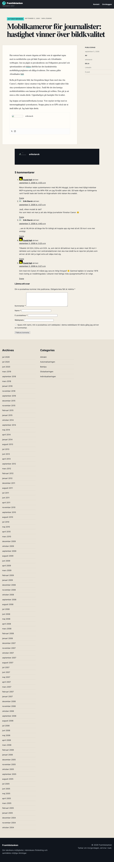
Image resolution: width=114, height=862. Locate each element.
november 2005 (9, 764)
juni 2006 (6, 730)
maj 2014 (6, 430)
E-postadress (21, 315)
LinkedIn (88, 67)
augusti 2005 (7, 779)
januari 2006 (7, 755)
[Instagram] (15, 131)
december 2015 (8, 401)
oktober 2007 (8, 653)
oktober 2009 (8, 546)
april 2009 (6, 565)
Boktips (43, 367)
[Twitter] (12, 131)
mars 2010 (6, 536)
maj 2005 (6, 793)
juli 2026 (6, 357)
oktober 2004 (8, 827)
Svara (21, 198)
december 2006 (9, 701)
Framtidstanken (15, 3)
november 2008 (9, 590)
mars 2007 (6, 687)
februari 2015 (7, 410)
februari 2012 (7, 473)
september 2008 (9, 599)
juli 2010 (5, 522)
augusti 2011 (7, 488)
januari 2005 (7, 813)
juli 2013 (5, 449)
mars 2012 (6, 468)
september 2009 (9, 551)
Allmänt (43, 357)
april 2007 (6, 682)
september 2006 (9, 716)
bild (22, 74)
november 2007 (9, 648)
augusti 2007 (7, 662)
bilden (28, 66)
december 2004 (9, 818)
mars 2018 (6, 381)
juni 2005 (6, 789)
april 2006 (6, 740)
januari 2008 (7, 638)
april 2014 (6, 434)
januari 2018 (7, 386)
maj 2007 (6, 677)
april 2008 (6, 624)
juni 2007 (6, 672)
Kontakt (96, 4)
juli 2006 (6, 726)
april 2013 (6, 459)
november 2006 (9, 706)
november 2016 (8, 391)
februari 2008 (8, 633)
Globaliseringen (46, 371)
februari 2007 (8, 692)
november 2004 (9, 823)
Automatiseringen (15, 19)
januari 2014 (7, 439)
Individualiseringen (48, 376)
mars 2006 (6, 745)
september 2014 (9, 425)
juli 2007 (5, 667)
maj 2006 (6, 735)
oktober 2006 (8, 711)
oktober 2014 (8, 420)
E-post (87, 72)
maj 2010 (6, 527)
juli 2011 (5, 493)
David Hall (27, 180)
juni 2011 (5, 497)
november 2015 (8, 405)
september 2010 (9, 512)
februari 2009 (8, 575)
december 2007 (9, 643)
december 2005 (9, 759)
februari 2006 (8, 750)
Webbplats (19, 320)
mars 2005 (6, 803)
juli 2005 (6, 784)
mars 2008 (6, 628)
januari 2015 (7, 415)
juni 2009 (6, 561)
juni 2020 (6, 367)
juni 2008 (6, 614)
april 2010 (6, 531)
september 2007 (9, 658)
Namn (18, 310)
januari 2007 (7, 696)
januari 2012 (7, 478)
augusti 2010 (7, 517)
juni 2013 (6, 454)
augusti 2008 (7, 604)
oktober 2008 (8, 595)
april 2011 (6, 502)
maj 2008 (6, 619)
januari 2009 (7, 580)
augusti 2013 (7, 444)
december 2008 (9, 585)
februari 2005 (8, 808)
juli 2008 (6, 609)
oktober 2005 (8, 769)
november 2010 (8, 507)
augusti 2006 (7, 721)
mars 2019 (6, 371)
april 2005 (6, 798)
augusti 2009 (7, 556)
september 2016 (9, 396)
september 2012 (9, 464)
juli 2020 (6, 362)
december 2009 (9, 541)
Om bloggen (107, 4)
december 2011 (8, 483)
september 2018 (9, 376)
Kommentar (20, 306)
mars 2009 (6, 570)
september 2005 (9, 774)
